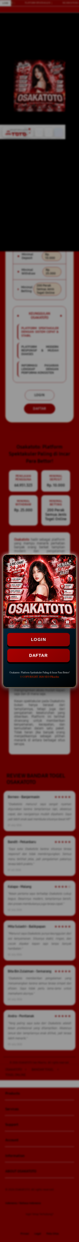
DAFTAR (38, 655)
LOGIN (38, 639)
